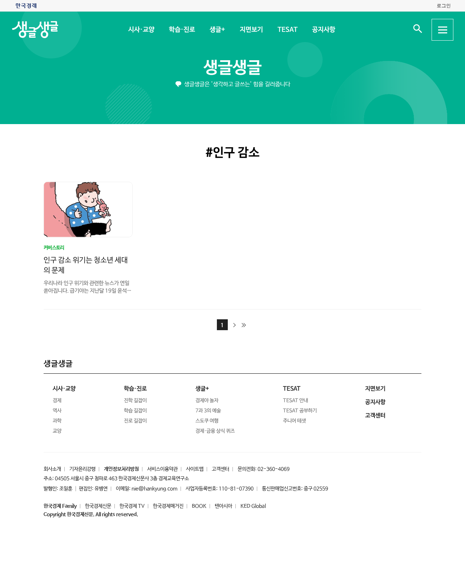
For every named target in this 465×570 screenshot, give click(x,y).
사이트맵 (194, 469)
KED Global (253, 506)
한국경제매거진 (168, 506)
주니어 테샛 (294, 421)
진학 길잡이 (135, 400)
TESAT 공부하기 (300, 411)
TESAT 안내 (295, 400)
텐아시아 (223, 506)
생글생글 (232, 68)
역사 (57, 411)
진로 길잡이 (135, 421)
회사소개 (52, 469)
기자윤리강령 (82, 469)
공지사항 (323, 29)
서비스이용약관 (162, 469)
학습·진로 (182, 29)
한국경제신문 (98, 506)
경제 (57, 400)
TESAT (287, 29)
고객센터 (220, 469)
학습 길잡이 (135, 411)
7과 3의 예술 (208, 411)
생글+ (217, 29)
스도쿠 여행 (206, 421)
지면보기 (251, 29)
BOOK (199, 506)
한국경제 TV (132, 506)
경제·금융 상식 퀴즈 (215, 431)
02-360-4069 (274, 469)
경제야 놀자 (206, 400)
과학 (57, 421)
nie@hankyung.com (154, 489)
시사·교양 (141, 29)
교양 (57, 431)
